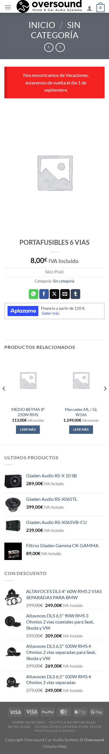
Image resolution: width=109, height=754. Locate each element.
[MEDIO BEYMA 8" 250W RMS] (28, 380)
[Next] (105, 400)
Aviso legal (19, 726)
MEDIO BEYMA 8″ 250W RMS (28, 412)
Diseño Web (55, 746)
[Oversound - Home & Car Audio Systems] (49, 6)
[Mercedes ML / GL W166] (81, 380)
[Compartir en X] (54, 294)
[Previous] (4, 400)
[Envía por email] (65, 294)
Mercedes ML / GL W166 (81, 412)
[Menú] (7, 7)
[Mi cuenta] (89, 8)
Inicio (41, 25)
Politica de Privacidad (72, 722)
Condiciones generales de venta (68, 726)
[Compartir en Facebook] (44, 294)
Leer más (28, 429)
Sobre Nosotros (29, 722)
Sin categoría (56, 30)
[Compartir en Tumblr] (75, 294)
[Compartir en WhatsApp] (33, 294)
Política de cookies (55, 730)
